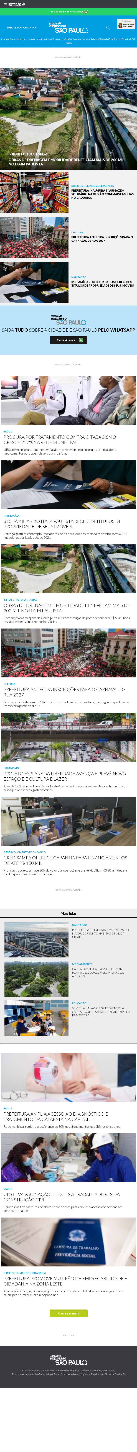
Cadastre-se (66, 340)
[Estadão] (17, 4)
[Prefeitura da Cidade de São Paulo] (126, 25)
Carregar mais (68, 1313)
